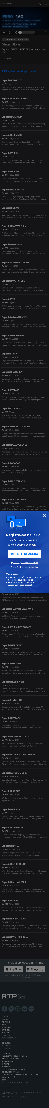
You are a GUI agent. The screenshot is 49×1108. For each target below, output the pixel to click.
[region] (24, 554)
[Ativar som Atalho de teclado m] (15, 1105)
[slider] (27, 1105)
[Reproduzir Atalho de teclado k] (4, 1105)
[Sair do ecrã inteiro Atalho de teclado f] (45, 1105)
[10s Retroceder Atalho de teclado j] (9, 1105)
